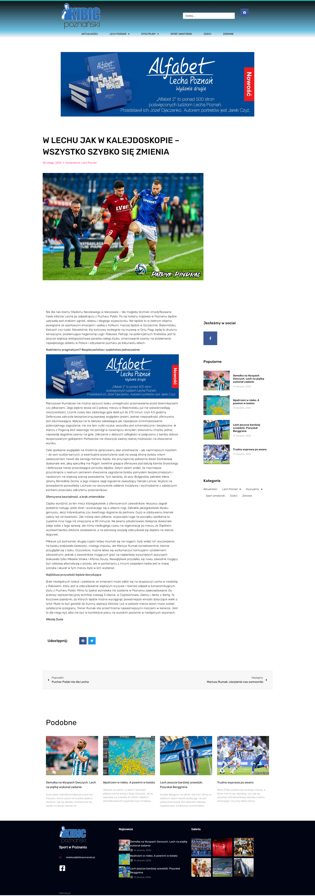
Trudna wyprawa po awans (250, 449)
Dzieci (207, 33)
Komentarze (72, 162)
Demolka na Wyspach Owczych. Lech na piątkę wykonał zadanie (248, 378)
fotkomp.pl (64, 893)
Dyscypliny (148, 33)
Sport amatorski (181, 33)
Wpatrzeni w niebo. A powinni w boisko (246, 402)
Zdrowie (228, 33)
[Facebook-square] (62, 868)
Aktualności (89, 33)
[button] (83, 640)
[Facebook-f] (210, 338)
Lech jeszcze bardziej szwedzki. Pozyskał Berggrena (246, 428)
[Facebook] (245, 13)
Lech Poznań (118, 33)
